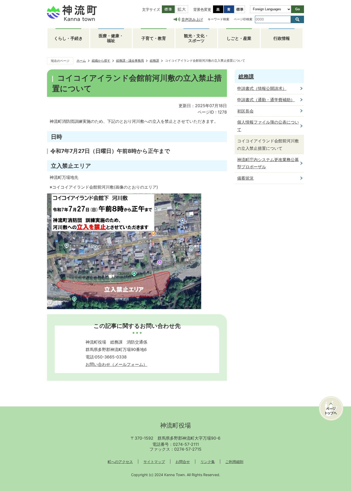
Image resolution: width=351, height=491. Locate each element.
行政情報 (281, 38)
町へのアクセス (120, 461)
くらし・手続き (68, 38)
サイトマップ (154, 461)
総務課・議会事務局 (130, 60)
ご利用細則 (234, 461)
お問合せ (183, 461)
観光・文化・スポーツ (196, 38)
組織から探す (101, 60)
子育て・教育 (153, 38)
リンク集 (207, 461)
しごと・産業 (239, 38)
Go (297, 9)
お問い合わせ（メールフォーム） (116, 364)
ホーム (81, 60)
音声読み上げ (192, 19)
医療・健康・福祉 (111, 38)
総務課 (154, 60)
